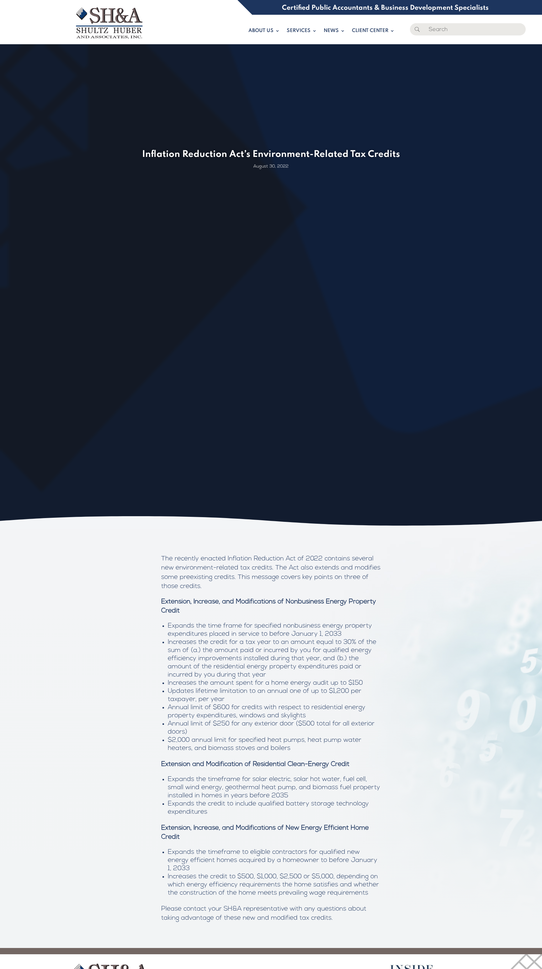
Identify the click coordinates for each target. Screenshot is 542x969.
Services (299, 31)
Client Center (370, 31)
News (331, 31)
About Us (261, 31)
